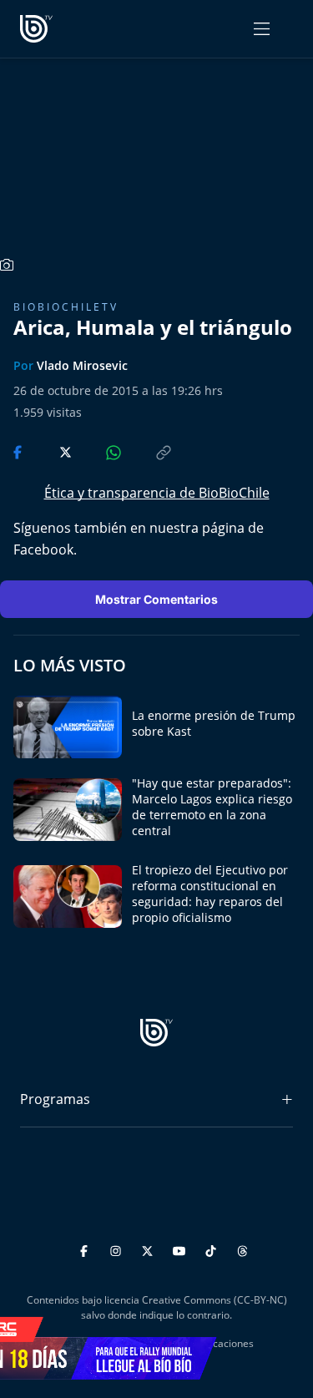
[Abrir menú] (262, 29)
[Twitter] (149, 1248)
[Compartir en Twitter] (49, 451)
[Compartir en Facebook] (19, 451)
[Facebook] (86, 1248)
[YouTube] (181, 1248)
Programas (55, 1099)
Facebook (43, 549)
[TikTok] (213, 1248)
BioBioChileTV (66, 307)
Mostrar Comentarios (156, 599)
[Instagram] (118, 1248)
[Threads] (242, 1248)
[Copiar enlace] (147, 451)
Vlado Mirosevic (82, 365)
